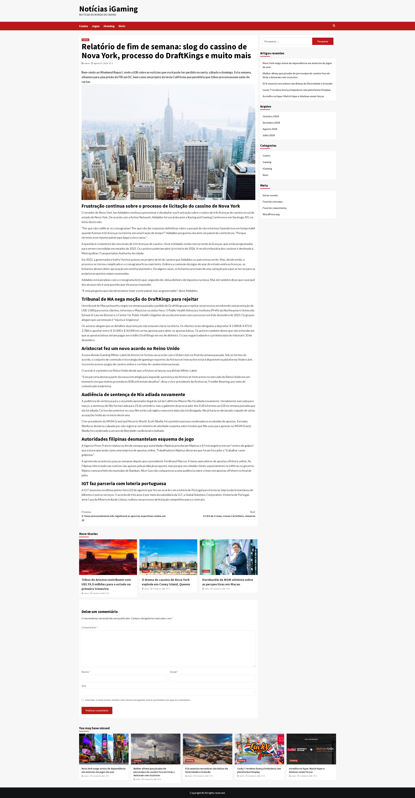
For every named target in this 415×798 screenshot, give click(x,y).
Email (174, 671)
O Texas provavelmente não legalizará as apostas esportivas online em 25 (124, 516)
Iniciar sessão (270, 195)
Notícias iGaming (108, 9)
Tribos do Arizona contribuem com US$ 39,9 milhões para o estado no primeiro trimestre (106, 584)
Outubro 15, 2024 (98, 593)
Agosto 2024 (270, 128)
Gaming (267, 162)
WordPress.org (271, 214)
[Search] (334, 26)
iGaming (109, 26)
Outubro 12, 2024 (159, 589)
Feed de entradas (273, 201)
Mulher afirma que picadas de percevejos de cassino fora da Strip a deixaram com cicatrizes (296, 75)
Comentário (90, 627)
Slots (122, 26)
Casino (83, 26)
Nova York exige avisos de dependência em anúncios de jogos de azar (297, 65)
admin (87, 63)
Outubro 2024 (271, 116)
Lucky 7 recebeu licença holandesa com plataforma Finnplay (297, 89)
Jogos (96, 26)
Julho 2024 (269, 135)
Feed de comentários (275, 207)
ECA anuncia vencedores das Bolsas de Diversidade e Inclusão (297, 83)
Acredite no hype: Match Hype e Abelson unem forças (293, 96)
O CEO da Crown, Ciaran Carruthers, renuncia (229, 514)
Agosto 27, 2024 (101, 63)
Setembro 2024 (271, 122)
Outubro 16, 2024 (98, 776)
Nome (86, 671)
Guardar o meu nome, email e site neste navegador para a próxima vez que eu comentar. (137, 699)
